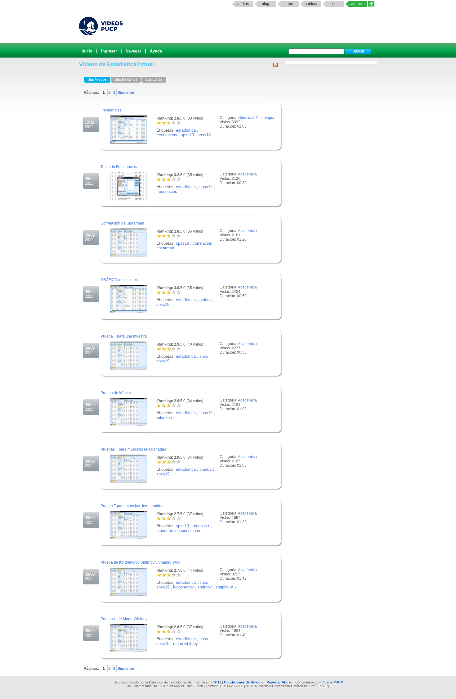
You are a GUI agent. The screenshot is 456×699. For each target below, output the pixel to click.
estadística (186, 130)
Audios (243, 4)
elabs (288, 4)
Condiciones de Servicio (244, 682)
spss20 (187, 135)
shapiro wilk (226, 587)
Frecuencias (111, 110)
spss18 (204, 135)
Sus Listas (154, 79)
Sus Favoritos (125, 79)
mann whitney (185, 643)
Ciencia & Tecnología (256, 118)
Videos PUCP (332, 682)
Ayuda (156, 51)
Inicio (87, 51)
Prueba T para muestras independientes (134, 506)
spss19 (205, 186)
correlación (202, 243)
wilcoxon (164, 417)
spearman (165, 248)
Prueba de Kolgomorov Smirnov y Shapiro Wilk (140, 562)
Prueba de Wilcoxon (118, 393)
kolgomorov (183, 587)
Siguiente (125, 92)
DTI (216, 682)
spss (203, 356)
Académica (247, 174)
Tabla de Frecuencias (119, 167)
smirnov (205, 587)
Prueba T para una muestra (124, 336)
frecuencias (166, 135)
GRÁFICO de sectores (119, 280)
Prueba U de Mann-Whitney (124, 619)
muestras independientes (178, 530)
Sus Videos (97, 79)
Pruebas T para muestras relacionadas (133, 449)
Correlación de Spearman (122, 223)
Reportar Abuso (279, 682)
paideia (311, 4)
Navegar (133, 51)
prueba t (206, 469)
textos (333, 4)
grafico (205, 299)
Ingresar (109, 51)
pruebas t (201, 526)
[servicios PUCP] (371, 4)
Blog (265, 4)
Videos (356, 4)
